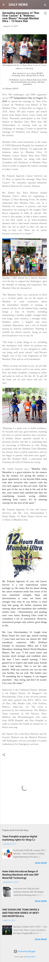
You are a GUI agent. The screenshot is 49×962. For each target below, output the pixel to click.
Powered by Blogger (26, 951)
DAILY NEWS (18, 5)
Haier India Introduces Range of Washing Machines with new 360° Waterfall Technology (20, 874)
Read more (41, 863)
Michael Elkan (30, 957)
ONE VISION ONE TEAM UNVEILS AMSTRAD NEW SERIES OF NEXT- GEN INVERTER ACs (20, 913)
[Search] (45, 5)
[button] (45, 14)
